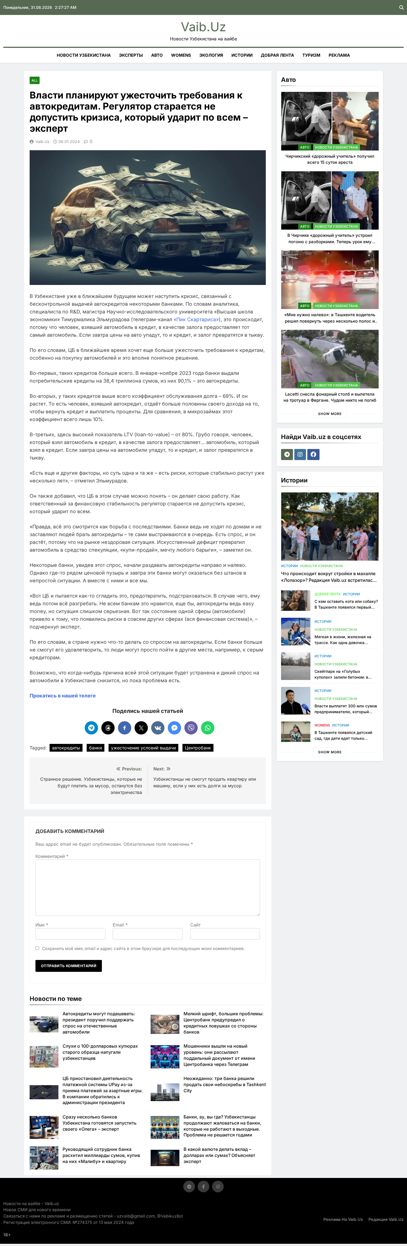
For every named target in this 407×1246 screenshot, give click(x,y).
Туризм (311, 55)
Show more (330, 414)
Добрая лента (277, 55)
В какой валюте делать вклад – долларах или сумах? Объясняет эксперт (219, 1155)
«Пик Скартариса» (196, 319)
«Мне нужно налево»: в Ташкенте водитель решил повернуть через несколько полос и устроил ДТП (329, 321)
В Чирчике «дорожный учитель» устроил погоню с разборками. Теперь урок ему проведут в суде (329, 241)
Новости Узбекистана (84, 55)
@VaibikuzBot (170, 1216)
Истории (242, 55)
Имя (41, 925)
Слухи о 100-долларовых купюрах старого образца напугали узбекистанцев (100, 1052)
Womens (181, 55)
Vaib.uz (203, 26)
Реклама (339, 55)
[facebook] (314, 454)
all (35, 80)
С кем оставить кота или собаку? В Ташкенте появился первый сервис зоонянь (346, 607)
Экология (211, 55)
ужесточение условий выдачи (143, 748)
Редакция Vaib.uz (386, 1219)
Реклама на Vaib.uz (343, 1219)
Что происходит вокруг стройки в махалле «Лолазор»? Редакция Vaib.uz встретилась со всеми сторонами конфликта (328, 580)
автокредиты (66, 748)
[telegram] (287, 454)
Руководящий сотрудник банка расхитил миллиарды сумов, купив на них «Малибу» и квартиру (101, 1155)
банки (95, 748)
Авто (157, 55)
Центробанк (198, 748)
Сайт (195, 925)
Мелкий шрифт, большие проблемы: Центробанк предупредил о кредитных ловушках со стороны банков (224, 1022)
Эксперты (131, 55)
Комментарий (51, 856)
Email (120, 925)
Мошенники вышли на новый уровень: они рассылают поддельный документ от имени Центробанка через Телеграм (219, 1055)
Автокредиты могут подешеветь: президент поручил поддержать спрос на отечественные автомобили (99, 1022)
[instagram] (300, 454)
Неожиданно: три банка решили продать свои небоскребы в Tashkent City (225, 1084)
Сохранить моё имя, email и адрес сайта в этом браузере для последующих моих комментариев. (143, 948)
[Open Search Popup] (401, 7)
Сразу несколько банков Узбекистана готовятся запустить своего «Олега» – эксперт (99, 1123)
